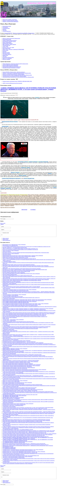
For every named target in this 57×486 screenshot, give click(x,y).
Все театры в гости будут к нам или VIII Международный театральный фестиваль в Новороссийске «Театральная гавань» (26, 252)
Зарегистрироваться (6, 240)
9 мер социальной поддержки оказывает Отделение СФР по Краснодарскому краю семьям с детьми (22, 304)
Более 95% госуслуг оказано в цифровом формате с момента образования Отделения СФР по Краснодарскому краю (25, 269)
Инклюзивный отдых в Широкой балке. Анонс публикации (14, 244)
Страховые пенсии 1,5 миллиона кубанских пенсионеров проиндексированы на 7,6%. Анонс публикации (23, 449)
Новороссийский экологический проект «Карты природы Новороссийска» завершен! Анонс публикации (23, 255)
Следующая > (33, 209)
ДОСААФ (5, 30)
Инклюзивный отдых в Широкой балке (10, 245)
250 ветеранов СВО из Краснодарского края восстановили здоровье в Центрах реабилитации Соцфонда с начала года (25, 327)
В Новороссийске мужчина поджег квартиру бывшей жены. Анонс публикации (18, 403)
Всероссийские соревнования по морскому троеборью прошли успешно (16, 362)
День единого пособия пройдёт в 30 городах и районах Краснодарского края (17, 275)
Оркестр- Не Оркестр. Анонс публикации (11, 250)
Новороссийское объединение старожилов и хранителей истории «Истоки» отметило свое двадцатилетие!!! (23, 300)
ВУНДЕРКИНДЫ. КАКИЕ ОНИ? (9, 447)
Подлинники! (5, 27)
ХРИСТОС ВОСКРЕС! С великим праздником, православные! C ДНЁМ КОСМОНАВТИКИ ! (21, 360)
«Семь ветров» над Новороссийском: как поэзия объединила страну (16, 290)
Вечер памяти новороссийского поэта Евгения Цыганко (13, 383)
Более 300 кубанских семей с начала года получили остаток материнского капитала (19, 264)
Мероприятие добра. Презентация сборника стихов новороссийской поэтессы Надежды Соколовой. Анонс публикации (25, 265)
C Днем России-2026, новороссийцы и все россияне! (13, 296)
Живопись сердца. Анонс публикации (10, 330)
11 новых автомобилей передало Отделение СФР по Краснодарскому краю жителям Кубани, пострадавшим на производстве (26, 326)
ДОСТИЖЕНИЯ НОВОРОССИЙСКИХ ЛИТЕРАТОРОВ (14, 442)
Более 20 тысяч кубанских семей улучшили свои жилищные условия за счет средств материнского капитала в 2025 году (26, 436)
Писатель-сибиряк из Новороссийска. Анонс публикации (14, 272)
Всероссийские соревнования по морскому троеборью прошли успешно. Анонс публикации (20, 361)
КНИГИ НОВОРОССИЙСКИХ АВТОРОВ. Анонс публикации (15, 348)
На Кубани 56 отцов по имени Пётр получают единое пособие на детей (16, 271)
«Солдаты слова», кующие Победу (9, 320)
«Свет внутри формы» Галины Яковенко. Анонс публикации (14, 294)
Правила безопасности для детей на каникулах (11, 281)
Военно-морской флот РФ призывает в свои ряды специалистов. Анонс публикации (19, 367)
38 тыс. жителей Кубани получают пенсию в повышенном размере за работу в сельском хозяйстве (21, 286)
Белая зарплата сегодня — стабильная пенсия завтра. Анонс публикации (16, 340)
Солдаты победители (7, 31)
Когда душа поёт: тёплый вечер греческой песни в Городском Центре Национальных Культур (20, 370)
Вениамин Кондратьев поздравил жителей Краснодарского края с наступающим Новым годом (21, 455)
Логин (2, 226)
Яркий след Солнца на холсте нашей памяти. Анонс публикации (15, 380)
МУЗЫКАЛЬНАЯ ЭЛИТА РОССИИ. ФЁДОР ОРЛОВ (13, 397)
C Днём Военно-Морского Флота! (9, 261)
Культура (4, 29)
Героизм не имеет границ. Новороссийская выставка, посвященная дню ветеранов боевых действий (22, 280)
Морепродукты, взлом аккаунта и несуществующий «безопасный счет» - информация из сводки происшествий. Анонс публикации (28, 445)
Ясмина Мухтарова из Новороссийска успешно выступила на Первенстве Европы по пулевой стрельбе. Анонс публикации (26, 420)
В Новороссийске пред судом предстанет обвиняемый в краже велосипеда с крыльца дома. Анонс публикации (24, 451)
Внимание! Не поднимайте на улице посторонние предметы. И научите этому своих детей (20, 394)
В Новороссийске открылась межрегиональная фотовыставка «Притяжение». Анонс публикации (21, 365)
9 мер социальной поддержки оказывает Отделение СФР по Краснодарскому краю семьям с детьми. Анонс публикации (25, 303)
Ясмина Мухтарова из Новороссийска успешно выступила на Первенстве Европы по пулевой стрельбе (22, 421)
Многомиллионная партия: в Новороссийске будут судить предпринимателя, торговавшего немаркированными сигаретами (26, 419)
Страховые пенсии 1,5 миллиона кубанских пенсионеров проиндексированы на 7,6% (19, 450)
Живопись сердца (6, 333)
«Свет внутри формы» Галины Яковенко (10, 295)
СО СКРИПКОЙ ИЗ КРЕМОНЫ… (9, 448)
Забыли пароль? (6, 238)
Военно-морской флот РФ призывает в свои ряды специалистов (15, 368)
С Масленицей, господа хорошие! (9, 406)
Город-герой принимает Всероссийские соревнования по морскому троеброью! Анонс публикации (22, 364)
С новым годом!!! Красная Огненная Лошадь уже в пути (13, 454)
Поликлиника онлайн (7, 26)
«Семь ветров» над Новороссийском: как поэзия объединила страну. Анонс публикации (19, 289)
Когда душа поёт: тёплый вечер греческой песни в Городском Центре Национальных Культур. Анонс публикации (24, 369)
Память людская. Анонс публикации (10, 317)
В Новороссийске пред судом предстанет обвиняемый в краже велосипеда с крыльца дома (20, 452)
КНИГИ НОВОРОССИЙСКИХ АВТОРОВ (11, 349)
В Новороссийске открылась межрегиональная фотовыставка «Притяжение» (17, 366)
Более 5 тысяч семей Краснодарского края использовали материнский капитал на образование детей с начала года (24, 314)
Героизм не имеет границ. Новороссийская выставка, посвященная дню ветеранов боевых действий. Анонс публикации (26, 279)
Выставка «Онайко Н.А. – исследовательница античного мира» (15, 247)
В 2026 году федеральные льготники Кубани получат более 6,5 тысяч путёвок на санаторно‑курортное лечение (24, 355)
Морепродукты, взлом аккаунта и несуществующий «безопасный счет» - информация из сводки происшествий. (24, 443)
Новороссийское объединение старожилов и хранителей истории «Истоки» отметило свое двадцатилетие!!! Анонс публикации (27, 299)
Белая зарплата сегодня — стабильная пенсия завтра (13, 335)
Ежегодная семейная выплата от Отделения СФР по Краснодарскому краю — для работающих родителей (23, 375)
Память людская (6, 318)
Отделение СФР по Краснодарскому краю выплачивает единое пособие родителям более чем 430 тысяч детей (24, 435)
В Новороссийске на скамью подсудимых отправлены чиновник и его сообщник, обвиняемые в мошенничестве (24, 309)
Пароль (2, 229)
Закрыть (2, 224)
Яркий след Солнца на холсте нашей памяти (11, 381)
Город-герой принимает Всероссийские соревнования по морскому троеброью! (18, 363)
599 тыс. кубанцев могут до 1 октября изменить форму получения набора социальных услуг (20, 248)
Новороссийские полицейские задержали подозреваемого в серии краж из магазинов (19, 388)
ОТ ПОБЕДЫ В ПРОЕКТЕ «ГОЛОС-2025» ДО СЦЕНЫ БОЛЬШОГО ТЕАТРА (18, 429)
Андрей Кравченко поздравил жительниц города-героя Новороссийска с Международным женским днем (23, 389)
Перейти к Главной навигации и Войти (10, 20)
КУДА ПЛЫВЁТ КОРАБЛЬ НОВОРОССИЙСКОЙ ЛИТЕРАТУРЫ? (16, 302)
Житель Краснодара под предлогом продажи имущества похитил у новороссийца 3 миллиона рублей (22, 354)
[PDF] (15, 95)
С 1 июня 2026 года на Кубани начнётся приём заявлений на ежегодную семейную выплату (20, 305)
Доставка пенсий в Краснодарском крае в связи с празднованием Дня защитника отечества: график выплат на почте (25, 408)
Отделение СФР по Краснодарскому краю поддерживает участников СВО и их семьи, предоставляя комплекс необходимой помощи (28, 391)
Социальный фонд (6, 28)
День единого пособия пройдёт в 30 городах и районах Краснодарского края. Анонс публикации (21, 273)
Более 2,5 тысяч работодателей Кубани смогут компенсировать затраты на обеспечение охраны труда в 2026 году (24, 315)
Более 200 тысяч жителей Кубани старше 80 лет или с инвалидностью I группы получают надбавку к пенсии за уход (25, 316)
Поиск (1, 218)
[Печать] (16, 95)
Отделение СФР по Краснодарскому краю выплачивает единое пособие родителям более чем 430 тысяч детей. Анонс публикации (27, 434)
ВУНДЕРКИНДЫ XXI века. (8, 446)
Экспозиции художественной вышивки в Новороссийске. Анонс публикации (17, 456)
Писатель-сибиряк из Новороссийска (10, 274)
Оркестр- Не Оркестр (7, 251)
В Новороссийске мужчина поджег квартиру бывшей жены (14, 404)
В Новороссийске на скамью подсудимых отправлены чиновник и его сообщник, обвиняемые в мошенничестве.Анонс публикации (28, 308)
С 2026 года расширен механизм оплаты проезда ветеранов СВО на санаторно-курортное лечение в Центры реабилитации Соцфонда (28, 426)
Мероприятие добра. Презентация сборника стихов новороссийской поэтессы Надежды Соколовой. (22, 268)
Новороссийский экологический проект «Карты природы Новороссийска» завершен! (19, 256)
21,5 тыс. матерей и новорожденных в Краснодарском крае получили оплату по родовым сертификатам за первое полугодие (26, 246)
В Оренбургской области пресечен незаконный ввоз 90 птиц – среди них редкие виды (19, 341)
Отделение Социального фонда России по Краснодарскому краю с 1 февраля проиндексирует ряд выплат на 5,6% (24, 432)
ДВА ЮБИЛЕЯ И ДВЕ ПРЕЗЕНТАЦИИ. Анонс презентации (14, 395)
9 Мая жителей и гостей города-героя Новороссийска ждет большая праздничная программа (20, 328)
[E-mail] (17, 95)
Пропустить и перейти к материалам (10, 19)
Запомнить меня (6, 232)
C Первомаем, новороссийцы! (8, 329)
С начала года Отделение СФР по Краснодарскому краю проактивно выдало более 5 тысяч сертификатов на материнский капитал (27, 343)
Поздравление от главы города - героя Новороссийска (13, 405)
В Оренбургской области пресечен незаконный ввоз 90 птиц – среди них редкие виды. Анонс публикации (23, 342)
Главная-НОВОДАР (8, 33)
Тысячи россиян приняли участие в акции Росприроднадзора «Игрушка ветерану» (18, 321)
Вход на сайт (2, 223)
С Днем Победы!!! (6, 325)
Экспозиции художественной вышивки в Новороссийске (13, 457)
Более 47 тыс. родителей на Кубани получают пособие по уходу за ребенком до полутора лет (20, 249)
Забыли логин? (5, 239)
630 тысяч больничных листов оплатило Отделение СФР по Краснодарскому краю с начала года (21, 297)
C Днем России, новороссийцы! (9, 298)
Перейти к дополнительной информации (10, 21)
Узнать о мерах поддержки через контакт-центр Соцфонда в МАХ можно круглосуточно (19, 387)
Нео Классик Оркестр (7, 254)
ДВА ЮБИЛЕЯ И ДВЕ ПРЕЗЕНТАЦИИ (10, 396)
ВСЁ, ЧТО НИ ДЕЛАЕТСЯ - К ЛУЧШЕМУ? (11, 398)
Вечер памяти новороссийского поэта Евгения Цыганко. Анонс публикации (17, 382)
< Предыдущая (24, 209)
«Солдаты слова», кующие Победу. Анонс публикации (13, 319)
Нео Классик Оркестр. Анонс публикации (11, 253)
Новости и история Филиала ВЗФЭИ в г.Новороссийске (23, 33)
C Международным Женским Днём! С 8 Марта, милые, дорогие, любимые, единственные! (20, 390)
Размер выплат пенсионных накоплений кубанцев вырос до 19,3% (15, 257)
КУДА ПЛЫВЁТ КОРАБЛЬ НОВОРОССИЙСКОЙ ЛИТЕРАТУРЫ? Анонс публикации (19, 301)
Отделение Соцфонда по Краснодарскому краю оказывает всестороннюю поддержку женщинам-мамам (22, 384)
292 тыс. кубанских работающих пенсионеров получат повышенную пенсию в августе (19, 258)
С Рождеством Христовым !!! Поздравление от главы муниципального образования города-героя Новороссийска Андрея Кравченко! (28, 453)
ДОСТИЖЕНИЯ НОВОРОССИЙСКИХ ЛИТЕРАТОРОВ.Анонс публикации (17, 441)
